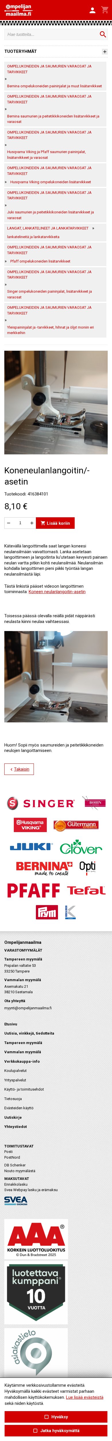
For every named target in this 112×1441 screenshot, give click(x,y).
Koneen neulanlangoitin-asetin (57, 591)
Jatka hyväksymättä (55, 1431)
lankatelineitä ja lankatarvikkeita (33, 237)
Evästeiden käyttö (19, 1108)
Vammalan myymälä (22, 1052)
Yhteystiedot (15, 1126)
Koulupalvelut (15, 1070)
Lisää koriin (55, 523)
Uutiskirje (13, 1117)
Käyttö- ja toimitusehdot (24, 1089)
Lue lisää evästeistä (84, 1397)
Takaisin (19, 769)
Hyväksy (56, 1417)
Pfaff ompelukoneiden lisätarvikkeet (40, 261)
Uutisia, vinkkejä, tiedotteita (29, 1033)
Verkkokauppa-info (22, 1061)
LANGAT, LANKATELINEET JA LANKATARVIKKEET (47, 228)
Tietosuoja (13, 1099)
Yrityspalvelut (15, 1080)
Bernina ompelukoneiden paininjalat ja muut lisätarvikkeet (54, 86)
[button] (92, 10)
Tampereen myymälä (23, 1043)
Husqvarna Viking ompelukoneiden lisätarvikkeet (50, 182)
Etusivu (10, 1024)
